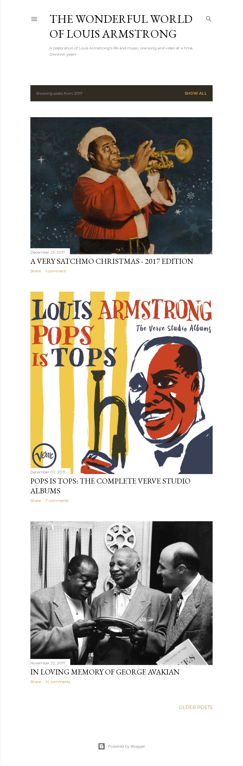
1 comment (56, 271)
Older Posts (196, 707)
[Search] (209, 17)
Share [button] (35, 271)
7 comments (57, 500)
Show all (195, 93)
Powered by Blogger (126, 746)
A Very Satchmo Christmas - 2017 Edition (111, 261)
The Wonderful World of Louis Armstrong (120, 26)
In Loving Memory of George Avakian (105, 672)
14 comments (58, 681)
